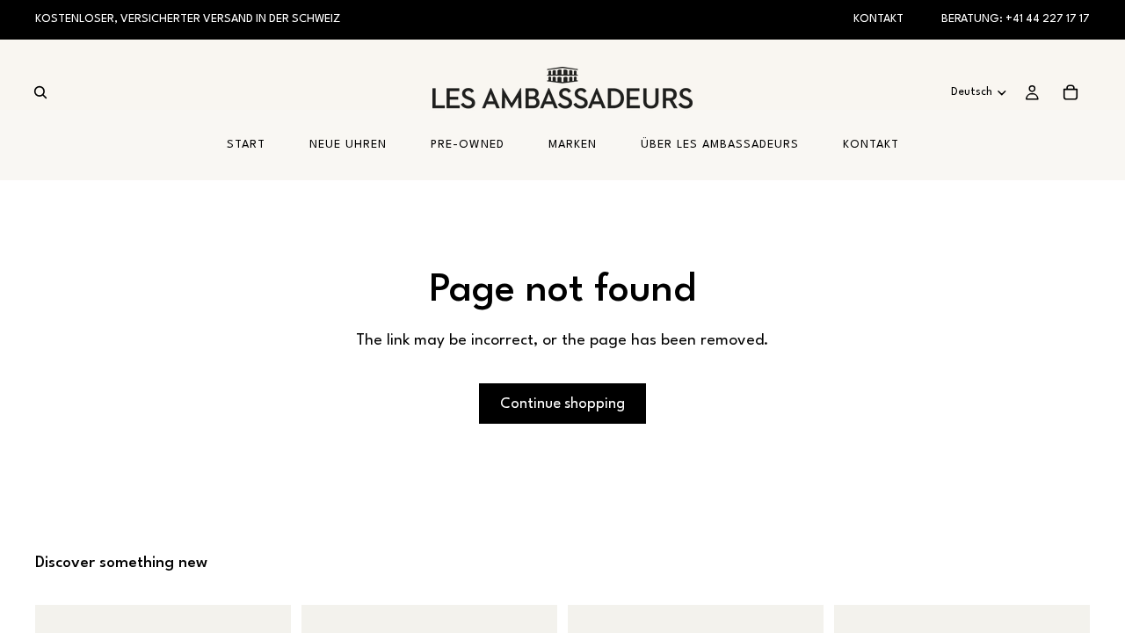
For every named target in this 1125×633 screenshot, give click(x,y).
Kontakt (878, 19)
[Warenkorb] (1070, 92)
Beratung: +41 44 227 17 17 (1015, 19)
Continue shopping (562, 404)
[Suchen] (40, 92)
